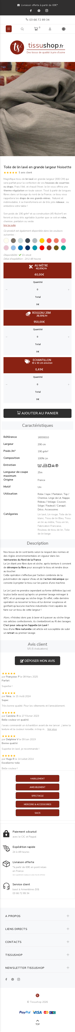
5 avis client (25, 172)
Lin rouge (52, 514)
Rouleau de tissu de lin (50, 529)
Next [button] (71, 109)
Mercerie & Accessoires (37, 804)
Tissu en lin (61, 522)
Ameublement (38, 787)
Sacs (37, 813)
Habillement (37, 778)
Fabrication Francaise (49, 526)
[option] (37, 109)
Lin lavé (42, 514)
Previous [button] (3, 109)
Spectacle (38, 795)
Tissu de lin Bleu (54, 518)
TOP (38, 1024)
